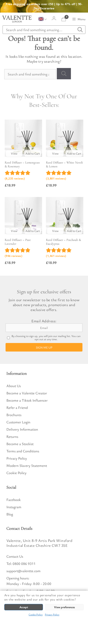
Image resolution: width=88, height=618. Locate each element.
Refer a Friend (17, 407)
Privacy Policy (52, 614)
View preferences (64, 607)
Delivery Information (22, 429)
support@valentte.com (23, 570)
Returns (12, 436)
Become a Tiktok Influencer (27, 400)
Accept (23, 607)
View (14, 153)
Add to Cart (32, 153)
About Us (13, 385)
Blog (9, 514)
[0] (64, 19)
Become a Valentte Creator (26, 393)
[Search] (64, 73)
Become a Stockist (20, 443)
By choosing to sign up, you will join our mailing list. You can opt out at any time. (46, 337)
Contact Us (14, 556)
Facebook (13, 499)
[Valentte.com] (17, 19)
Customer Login (18, 422)
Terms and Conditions (22, 451)
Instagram (13, 506)
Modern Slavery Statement (26, 465)
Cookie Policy (36, 614)
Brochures (13, 414)
